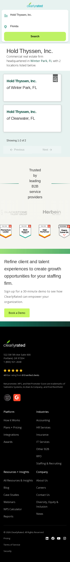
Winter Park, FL (41, 61)
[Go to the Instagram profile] (65, 538)
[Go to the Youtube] (53, 538)
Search (35, 36)
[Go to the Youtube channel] (59, 538)
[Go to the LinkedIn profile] (47, 538)
